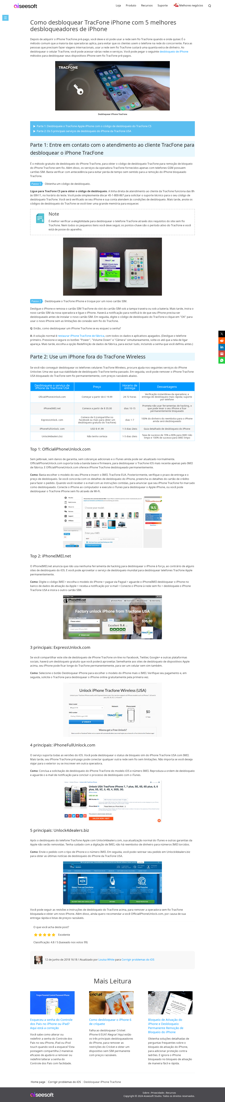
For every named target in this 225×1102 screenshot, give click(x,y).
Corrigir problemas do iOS (138, 959)
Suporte (163, 5)
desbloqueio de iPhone (174, 51)
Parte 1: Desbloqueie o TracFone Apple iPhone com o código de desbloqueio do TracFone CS (94, 126)
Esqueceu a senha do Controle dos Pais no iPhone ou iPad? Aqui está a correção (51, 1024)
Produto (131, 5)
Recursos (147, 5)
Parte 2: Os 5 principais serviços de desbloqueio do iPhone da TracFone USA (84, 131)
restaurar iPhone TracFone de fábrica (81, 336)
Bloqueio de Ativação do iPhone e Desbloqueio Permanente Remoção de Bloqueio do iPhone (165, 1026)
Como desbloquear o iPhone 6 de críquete (110, 1022)
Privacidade (157, 1092)
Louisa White (106, 959)
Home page (38, 1081)
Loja (118, 5)
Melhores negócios (191, 5)
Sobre (146, 1092)
